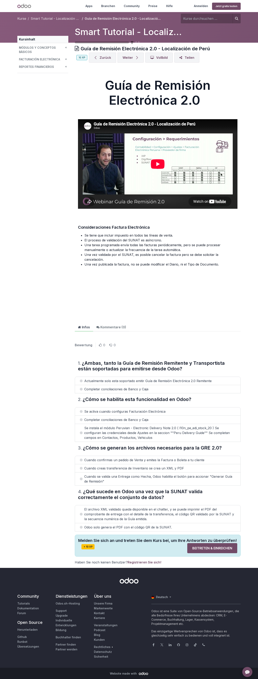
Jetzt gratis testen (226, 6)
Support (61, 610)
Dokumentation (28, 608)
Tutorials (23, 603)
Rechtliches (102, 647)
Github (22, 637)
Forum (21, 613)
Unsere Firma (103, 603)
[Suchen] (237, 18)
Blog (97, 635)
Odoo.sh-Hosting (68, 603)
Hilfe (169, 6)
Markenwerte (103, 608)
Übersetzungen (28, 646)
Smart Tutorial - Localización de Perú (153, 31)
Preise (152, 6)
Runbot (22, 641)
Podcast (99, 630)
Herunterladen (27, 629)
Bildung (61, 630)
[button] (42, 50)
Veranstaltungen (106, 625)
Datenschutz (103, 651)
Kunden (99, 639)
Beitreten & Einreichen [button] (212, 548)
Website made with (124, 673)
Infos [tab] (85, 327)
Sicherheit (101, 656)
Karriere (99, 618)
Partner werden (66, 649)
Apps (89, 6)
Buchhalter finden (68, 637)
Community (132, 6)
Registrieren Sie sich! (144, 562)
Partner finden (66, 644)
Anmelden (201, 6)
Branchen (108, 6)
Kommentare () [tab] (113, 327)
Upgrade (62, 615)
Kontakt (99, 613)
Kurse (21, 19)
